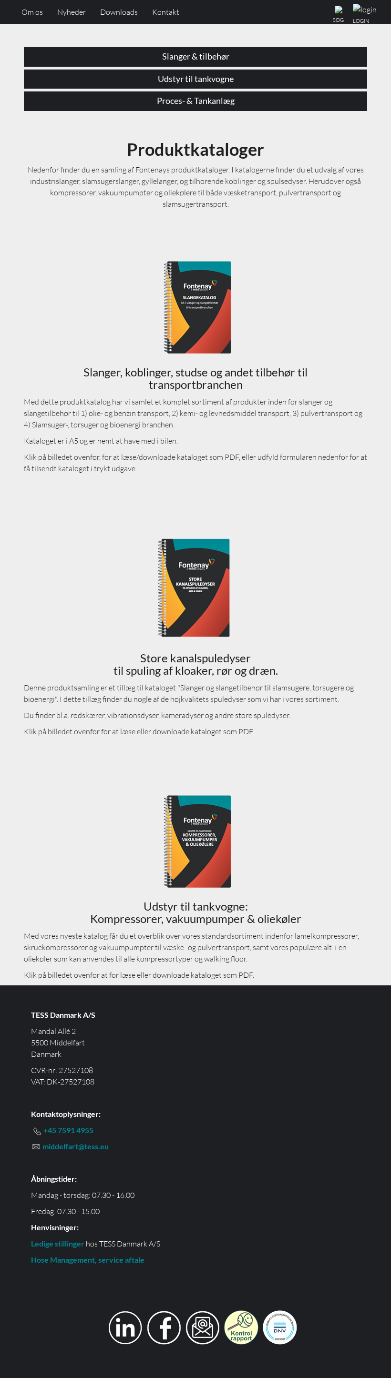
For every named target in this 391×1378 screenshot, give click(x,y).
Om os (32, 12)
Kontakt (165, 12)
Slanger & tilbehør (195, 56)
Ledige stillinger (57, 1243)
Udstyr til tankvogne (196, 78)
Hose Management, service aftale (87, 1259)
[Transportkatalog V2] (195, 306)
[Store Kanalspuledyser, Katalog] (196, 585)
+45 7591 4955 (68, 1130)
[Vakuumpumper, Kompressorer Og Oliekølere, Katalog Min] (195, 841)
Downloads (119, 12)
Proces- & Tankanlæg (196, 100)
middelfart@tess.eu (75, 1146)
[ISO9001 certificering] (280, 1326)
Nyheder (71, 12)
